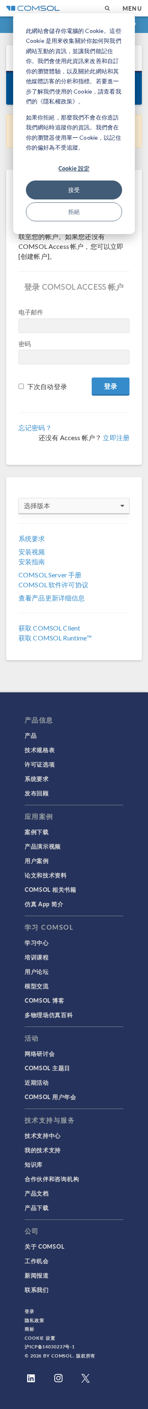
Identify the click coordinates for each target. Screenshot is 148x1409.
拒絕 (74, 211)
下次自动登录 (47, 386)
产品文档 (37, 1193)
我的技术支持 (43, 1150)
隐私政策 (34, 1320)
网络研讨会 (40, 1053)
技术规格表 (40, 750)
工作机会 (37, 1261)
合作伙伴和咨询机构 (52, 1179)
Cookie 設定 (74, 168)
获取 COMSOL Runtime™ (55, 638)
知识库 (34, 1164)
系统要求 (31, 538)
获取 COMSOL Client (49, 628)
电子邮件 (31, 312)
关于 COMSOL (44, 1246)
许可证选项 (40, 764)
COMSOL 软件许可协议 (53, 584)
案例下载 (37, 832)
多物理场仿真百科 (49, 1014)
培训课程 (37, 957)
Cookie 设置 (40, 1338)
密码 (24, 343)
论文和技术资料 (46, 875)
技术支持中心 (43, 1135)
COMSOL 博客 (44, 1000)
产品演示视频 (43, 846)
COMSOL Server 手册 (49, 575)
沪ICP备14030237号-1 (50, 1346)
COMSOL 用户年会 (50, 1097)
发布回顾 (37, 793)
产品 (31, 735)
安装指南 (31, 561)
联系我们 (37, 1289)
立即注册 (116, 437)
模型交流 (37, 986)
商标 (30, 1329)
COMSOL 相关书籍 (50, 889)
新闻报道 (37, 1275)
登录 (30, 1311)
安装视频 (31, 552)
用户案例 (37, 860)
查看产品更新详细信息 (51, 598)
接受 (74, 189)
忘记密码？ (35, 427)
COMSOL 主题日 (47, 1068)
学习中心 (37, 942)
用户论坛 (37, 971)
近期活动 (37, 1082)
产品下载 (37, 1207)
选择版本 (37, 505)
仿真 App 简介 (44, 904)
